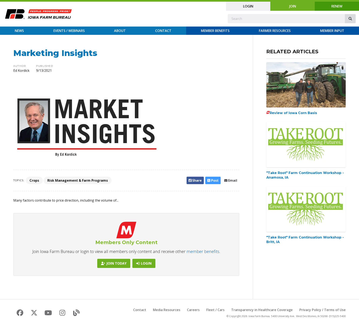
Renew (336, 6)
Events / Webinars (69, 30)
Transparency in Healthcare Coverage (262, 310)
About (120, 30)
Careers (193, 310)
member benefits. (203, 251)
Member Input (332, 30)
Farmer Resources (275, 30)
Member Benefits (215, 30)
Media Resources (166, 310)
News (19, 30)
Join (292, 6)
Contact (163, 30)
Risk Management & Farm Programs (77, 180)
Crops (34, 180)
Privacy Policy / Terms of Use (322, 310)
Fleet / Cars (215, 310)
